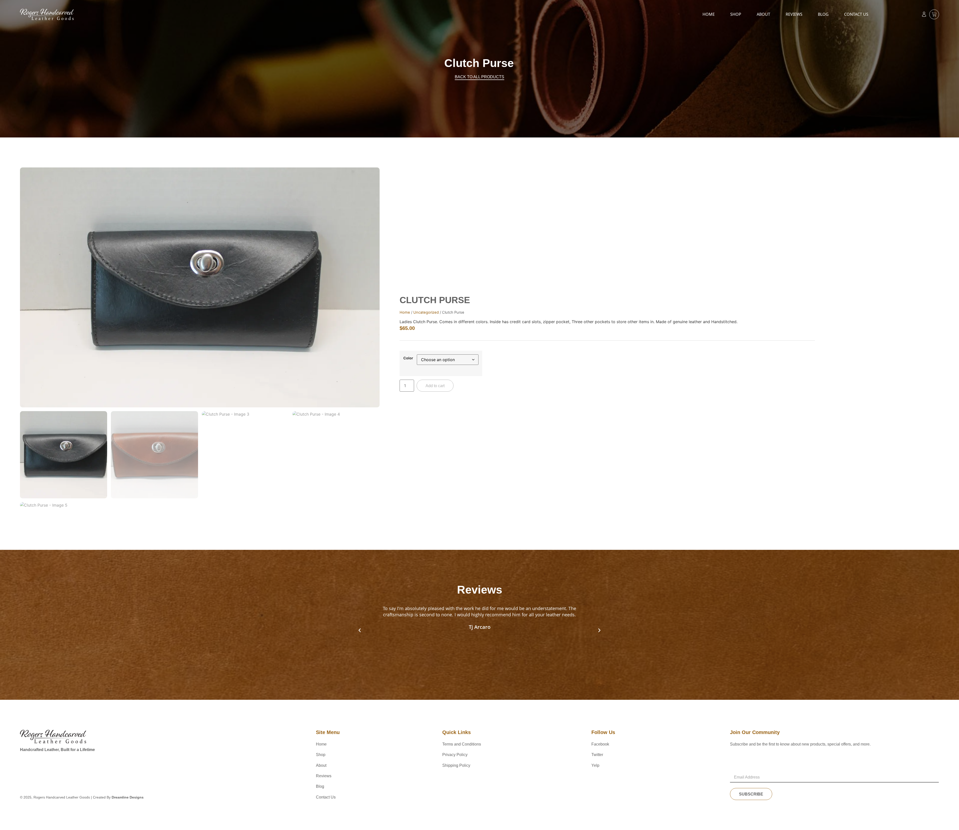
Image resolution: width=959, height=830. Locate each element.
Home (709, 14)
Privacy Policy (455, 755)
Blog (823, 14)
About (763, 14)
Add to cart (435, 386)
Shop (735, 14)
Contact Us (856, 14)
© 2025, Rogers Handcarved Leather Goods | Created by (82, 797)
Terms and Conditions (461, 744)
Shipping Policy (456, 765)
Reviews (794, 14)
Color (408, 358)
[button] (359, 630)
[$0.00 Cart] (934, 14)
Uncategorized (426, 312)
